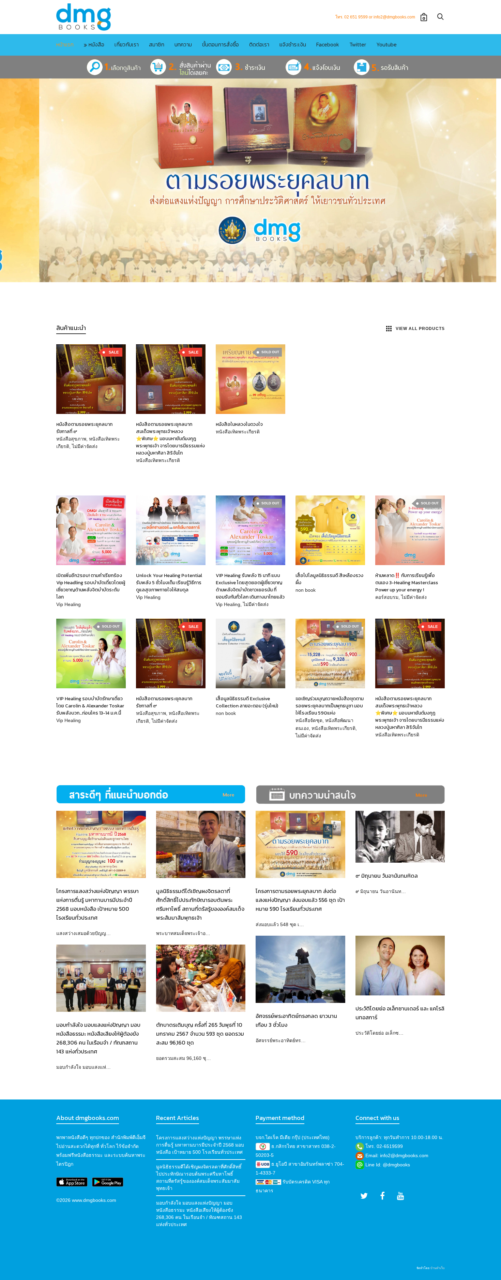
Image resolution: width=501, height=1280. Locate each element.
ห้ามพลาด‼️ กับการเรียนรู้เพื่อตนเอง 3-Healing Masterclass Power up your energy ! (406, 582)
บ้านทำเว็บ (437, 1268)
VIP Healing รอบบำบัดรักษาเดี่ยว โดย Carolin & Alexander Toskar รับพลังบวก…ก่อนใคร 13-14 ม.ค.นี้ (90, 706)
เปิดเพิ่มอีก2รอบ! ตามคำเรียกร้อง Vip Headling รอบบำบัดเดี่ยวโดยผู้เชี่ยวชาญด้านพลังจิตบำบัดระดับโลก (90, 586)
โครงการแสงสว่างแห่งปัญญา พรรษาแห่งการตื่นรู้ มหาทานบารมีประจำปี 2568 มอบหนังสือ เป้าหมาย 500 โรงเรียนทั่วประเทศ (200, 1145)
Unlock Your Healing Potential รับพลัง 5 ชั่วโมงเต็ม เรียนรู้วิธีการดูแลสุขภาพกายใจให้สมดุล (169, 582)
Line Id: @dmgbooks (387, 1164)
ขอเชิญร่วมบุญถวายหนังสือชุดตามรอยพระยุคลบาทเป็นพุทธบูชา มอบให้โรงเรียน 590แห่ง (329, 706)
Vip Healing (68, 604)
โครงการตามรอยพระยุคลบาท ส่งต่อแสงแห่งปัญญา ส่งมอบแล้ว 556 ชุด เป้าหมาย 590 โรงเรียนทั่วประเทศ (300, 900)
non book (305, 590)
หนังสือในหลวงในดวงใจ (239, 424)
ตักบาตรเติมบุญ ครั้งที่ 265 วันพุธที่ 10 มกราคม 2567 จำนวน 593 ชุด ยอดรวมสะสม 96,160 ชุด (200, 1034)
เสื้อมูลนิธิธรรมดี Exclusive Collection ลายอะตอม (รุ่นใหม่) (247, 702)
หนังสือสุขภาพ (71, 439)
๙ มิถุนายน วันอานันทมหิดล (386, 876)
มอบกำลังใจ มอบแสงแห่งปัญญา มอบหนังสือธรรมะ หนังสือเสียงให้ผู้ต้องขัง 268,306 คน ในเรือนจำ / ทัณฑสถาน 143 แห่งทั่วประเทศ (199, 1213)
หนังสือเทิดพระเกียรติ (158, 460)
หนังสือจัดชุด (308, 720)
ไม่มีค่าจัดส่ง (84, 446)
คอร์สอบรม (386, 597)
